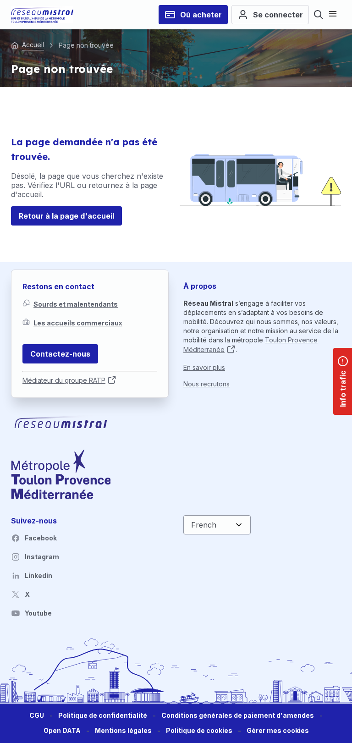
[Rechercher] (318, 14)
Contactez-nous (60, 353)
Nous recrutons (206, 384)
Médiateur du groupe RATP (63, 380)
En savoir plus (204, 367)
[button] (278, 731)
